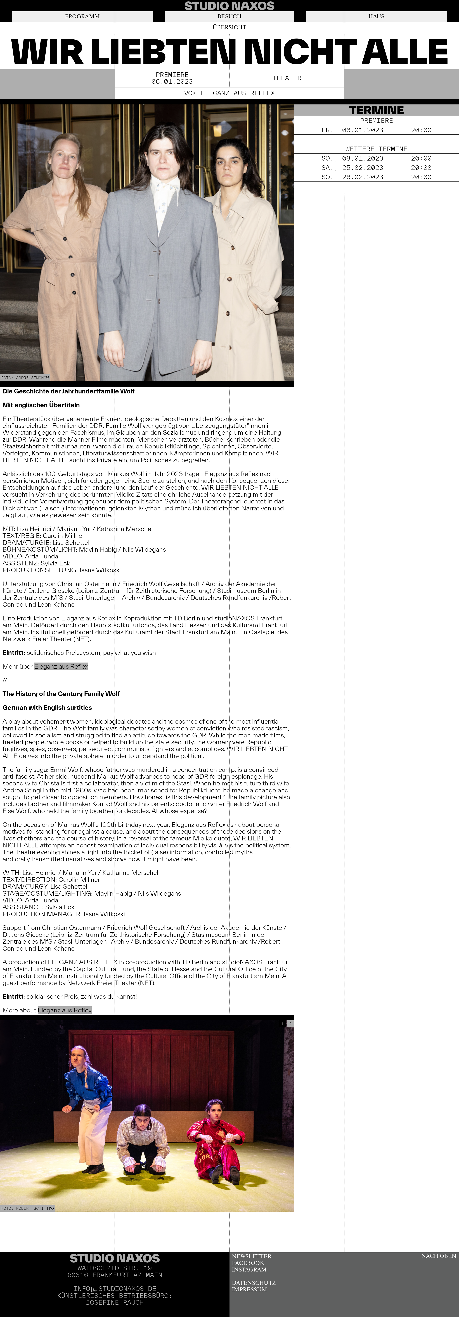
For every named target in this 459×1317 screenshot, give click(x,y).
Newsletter (251, 1256)
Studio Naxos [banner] (115, 1258)
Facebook (248, 1263)
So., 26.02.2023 (376, 176)
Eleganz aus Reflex (61, 666)
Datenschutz (254, 1283)
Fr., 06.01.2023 (376, 129)
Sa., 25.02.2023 (376, 167)
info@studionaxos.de (115, 1288)
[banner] (229, 5)
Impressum (249, 1290)
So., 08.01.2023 (376, 158)
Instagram (249, 1270)
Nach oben (439, 1256)
